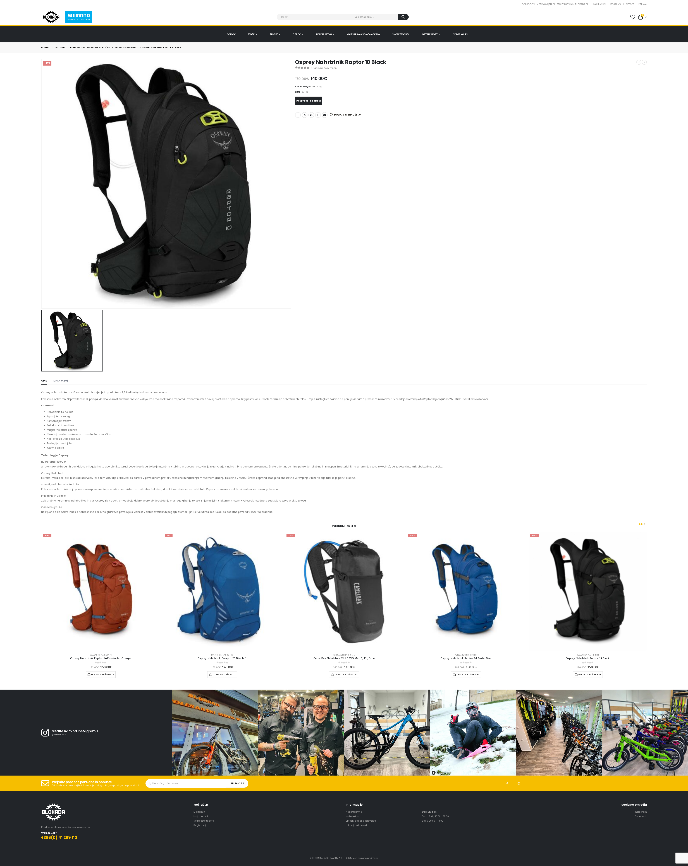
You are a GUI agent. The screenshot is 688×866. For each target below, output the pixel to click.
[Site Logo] (51, 17)
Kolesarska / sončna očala (363, 34)
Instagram (518, 783)
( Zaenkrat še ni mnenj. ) (325, 68)
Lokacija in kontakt (356, 825)
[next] (644, 62)
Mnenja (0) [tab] (60, 380)
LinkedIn (311, 115)
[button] (640, 524)
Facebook (298, 115)
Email (325, 115)
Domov (230, 34)
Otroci (297, 34)
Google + (318, 115)
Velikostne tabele (204, 820)
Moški (251, 34)
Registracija (200, 825)
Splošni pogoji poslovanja (361, 820)
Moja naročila (201, 816)
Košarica (615, 4)
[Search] (403, 17)
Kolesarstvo (324, 34)
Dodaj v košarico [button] (102, 674)
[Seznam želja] (633, 17)
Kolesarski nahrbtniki (101, 655)
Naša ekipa (352, 816)
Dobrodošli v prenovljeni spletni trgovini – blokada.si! (555, 4)
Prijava (643, 4)
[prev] (638, 62)
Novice (630, 4)
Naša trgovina (354, 812)
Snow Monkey (400, 34)
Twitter (304, 115)
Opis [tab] (44, 380)
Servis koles (460, 34)
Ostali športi (430, 34)
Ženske (274, 34)
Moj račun (599, 4)
